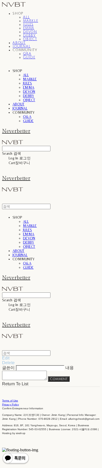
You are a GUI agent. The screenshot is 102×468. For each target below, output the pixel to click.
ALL (26, 17)
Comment (58, 379)
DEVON (30, 32)
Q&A (27, 54)
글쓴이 (8, 367)
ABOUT (19, 43)
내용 (69, 367)
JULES (28, 24)
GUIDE (29, 57)
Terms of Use (10, 400)
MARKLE (30, 21)
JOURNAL (21, 46)
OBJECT (30, 39)
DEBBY (29, 35)
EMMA (28, 28)
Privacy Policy (10, 404)
